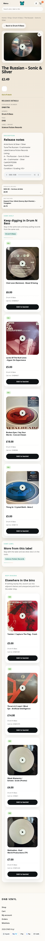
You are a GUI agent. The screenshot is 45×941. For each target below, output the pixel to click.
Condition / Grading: (12, 168)
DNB (4, 120)
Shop (10, 18)
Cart (3, 911)
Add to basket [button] (22, 307)
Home (4, 18)
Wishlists (6, 923)
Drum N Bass (18, 18)
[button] (39, 34)
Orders (5, 919)
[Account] (36, 3)
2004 (11, 165)
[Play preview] (22, 47)
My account (7, 915)
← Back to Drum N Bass (14, 26)
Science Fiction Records (12, 127)
